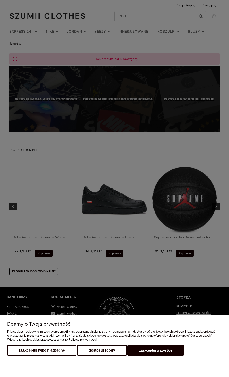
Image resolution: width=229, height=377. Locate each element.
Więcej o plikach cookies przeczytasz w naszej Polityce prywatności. (52, 339)
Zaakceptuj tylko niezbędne (42, 350)
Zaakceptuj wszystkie (155, 350)
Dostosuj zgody (102, 350)
